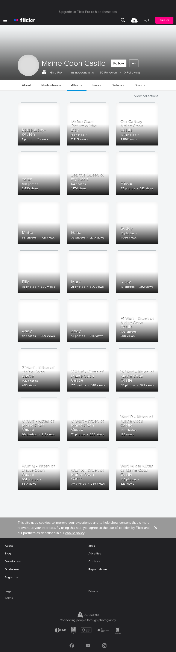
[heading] (24, 20)
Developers (13, 561)
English (9, 577)
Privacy (93, 591)
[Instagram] (104, 645)
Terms (9, 598)
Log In (146, 20)
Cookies (94, 561)
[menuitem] (123, 20)
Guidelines (12, 569)
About (9, 546)
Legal (8, 591)
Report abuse (97, 569)
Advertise (94, 553)
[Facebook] (71, 645)
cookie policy (74, 533)
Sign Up (164, 20)
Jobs (91, 546)
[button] (155, 527)
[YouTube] (88, 645)
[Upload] (134, 20)
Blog (8, 553)
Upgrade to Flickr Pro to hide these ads (88, 12)
